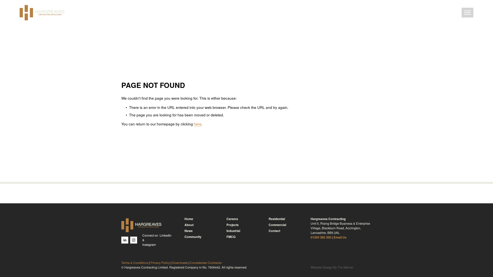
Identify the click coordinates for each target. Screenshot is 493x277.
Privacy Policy (160, 262)
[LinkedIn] (124, 240)
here (197, 123)
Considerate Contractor (206, 262)
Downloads (180, 262)
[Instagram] (133, 240)
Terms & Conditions (134, 262)
